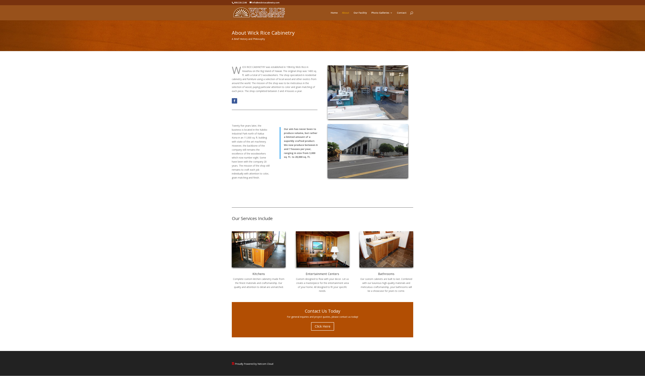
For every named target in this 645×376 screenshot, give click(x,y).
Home (334, 13)
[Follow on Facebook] (234, 101)
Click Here (322, 326)
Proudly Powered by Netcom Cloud (254, 363)
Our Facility (360, 13)
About (345, 13)
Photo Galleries (380, 13)
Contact (401, 13)
